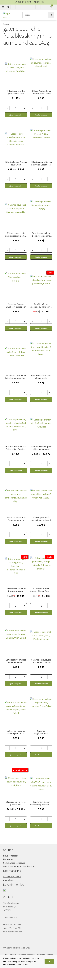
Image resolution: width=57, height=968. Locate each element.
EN (8, 7)
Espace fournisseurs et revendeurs (22, 954)
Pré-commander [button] (16, 470)
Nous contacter (10, 855)
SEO (6, 954)
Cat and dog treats (12, 876)
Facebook (41, 954)
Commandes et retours (14, 862)
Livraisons (8, 859)
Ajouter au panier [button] (15, 115)
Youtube (50, 954)
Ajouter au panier (15, 186)
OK (49, 961)
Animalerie (8, 880)
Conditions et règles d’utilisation (18, 866)
